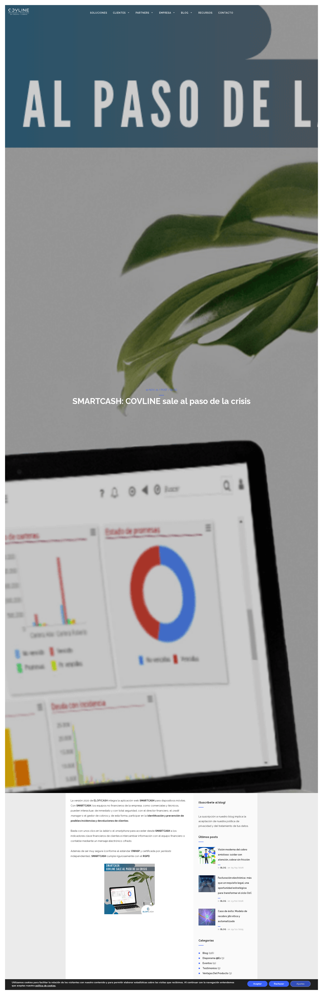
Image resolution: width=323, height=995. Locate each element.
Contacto (225, 12)
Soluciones (98, 12)
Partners (142, 12)
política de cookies (45, 985)
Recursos (205, 12)
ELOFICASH (101, 800)
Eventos (207, 963)
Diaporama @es (212, 958)
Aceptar (257, 983)
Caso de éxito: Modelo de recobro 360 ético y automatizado (232, 916)
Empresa (165, 12)
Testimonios (210, 968)
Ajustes (300, 983)
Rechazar (279, 983)
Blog (184, 12)
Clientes (119, 12)
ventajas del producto (215, 973)
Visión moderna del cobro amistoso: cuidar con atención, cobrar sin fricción (234, 854)
